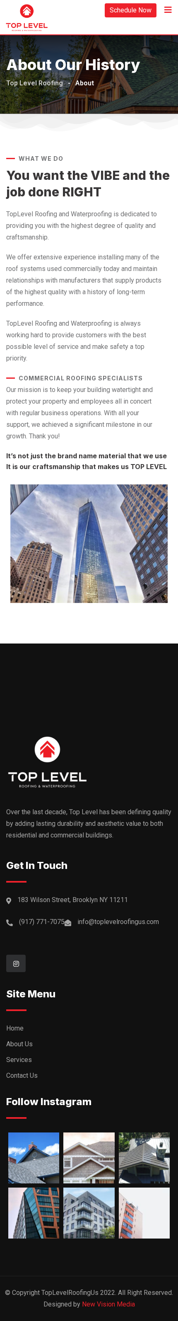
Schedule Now (131, 10)
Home (15, 1028)
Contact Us (22, 1075)
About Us (19, 1044)
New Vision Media (108, 1304)
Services (19, 1060)
